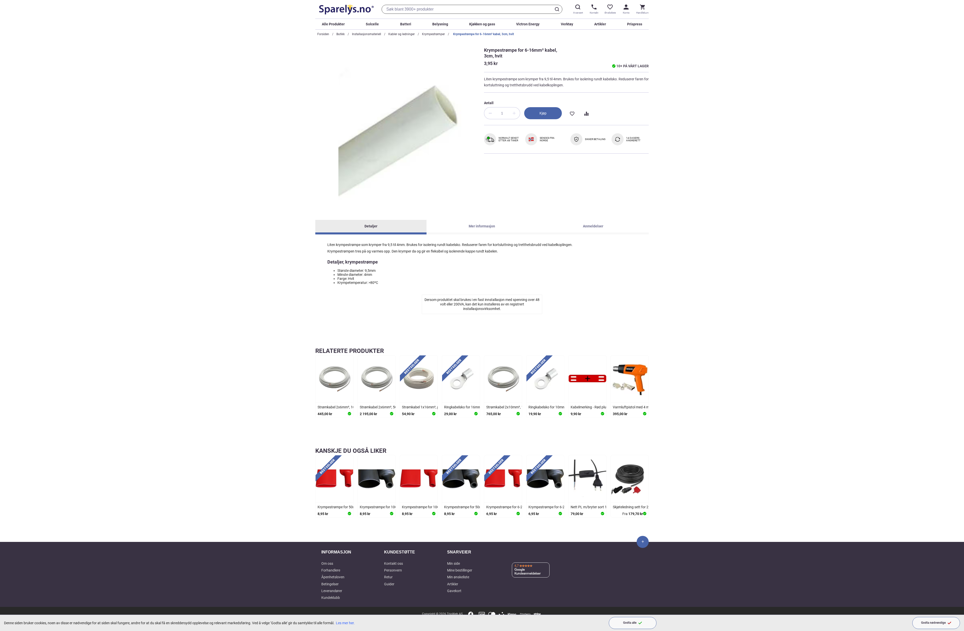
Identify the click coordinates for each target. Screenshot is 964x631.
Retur (388, 577)
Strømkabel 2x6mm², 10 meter (341, 407)
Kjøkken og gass (482, 24)
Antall (489, 103)
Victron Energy (527, 24)
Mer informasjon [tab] (482, 226)
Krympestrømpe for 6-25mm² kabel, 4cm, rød (521, 507)
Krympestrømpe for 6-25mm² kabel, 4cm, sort (563, 507)
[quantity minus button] (490, 113)
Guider (389, 584)
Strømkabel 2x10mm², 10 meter (510, 407)
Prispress (634, 24)
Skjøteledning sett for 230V (634, 507)
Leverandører (331, 591)
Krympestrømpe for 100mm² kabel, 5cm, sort (394, 507)
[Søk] (557, 9)
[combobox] (472, 9)
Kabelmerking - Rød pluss (590, 407)
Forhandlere (330, 570)
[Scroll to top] (643, 542)
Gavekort (454, 591)
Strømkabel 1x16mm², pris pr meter (429, 407)
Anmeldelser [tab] (593, 226)
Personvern (393, 570)
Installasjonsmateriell (366, 34)
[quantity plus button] (514, 113)
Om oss (327, 563)
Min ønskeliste (458, 577)
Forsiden (323, 34)
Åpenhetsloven (332, 577)
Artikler (600, 24)
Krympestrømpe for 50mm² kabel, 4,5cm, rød (352, 507)
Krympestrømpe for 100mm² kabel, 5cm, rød (436, 507)
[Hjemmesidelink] (345, 9)
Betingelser (330, 584)
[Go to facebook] (471, 614)
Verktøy (567, 24)
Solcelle (372, 24)
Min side (453, 563)
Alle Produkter (333, 24)
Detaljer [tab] (371, 226)
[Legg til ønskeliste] (572, 113)
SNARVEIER (459, 552)
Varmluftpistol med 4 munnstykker (640, 407)
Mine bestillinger (459, 570)
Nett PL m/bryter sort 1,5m (592, 507)
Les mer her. (345, 623)
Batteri (405, 24)
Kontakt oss (393, 563)
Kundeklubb (330, 598)
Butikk (340, 34)
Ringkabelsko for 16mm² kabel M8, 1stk (474, 407)
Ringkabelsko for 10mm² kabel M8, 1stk (559, 407)
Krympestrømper (433, 34)
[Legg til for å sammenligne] (586, 113)
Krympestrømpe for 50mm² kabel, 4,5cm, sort (479, 507)
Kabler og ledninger (401, 34)
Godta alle (629, 622)
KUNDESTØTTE (399, 552)
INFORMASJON (336, 552)
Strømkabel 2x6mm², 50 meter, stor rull (390, 407)
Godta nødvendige (933, 622)
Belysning (440, 24)
